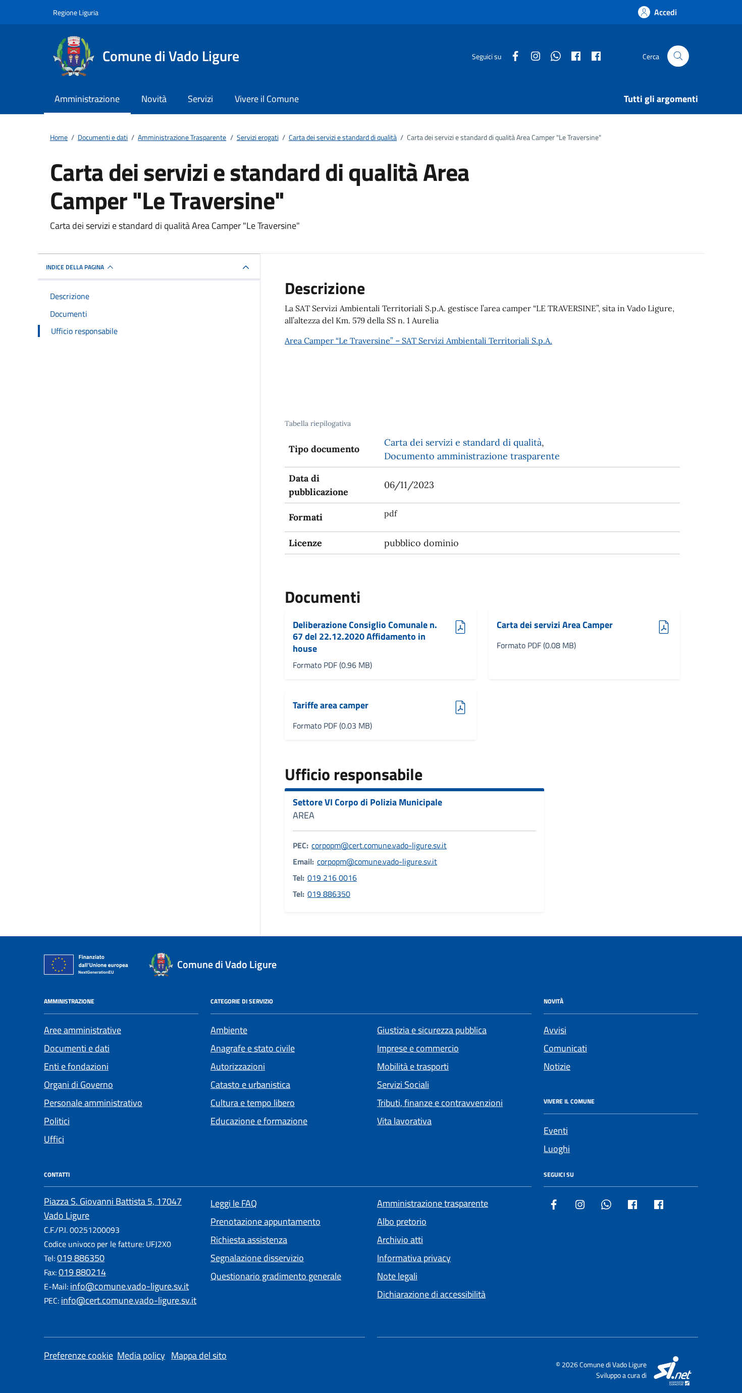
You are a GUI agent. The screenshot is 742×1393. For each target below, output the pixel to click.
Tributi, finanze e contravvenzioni (440, 1103)
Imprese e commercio (418, 1048)
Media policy (141, 1355)
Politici (57, 1121)
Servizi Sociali (403, 1084)
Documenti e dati (77, 1048)
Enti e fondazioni (76, 1066)
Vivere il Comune (267, 99)
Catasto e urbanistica (250, 1084)
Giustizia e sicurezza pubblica (432, 1030)
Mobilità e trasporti (413, 1066)
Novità (154, 99)
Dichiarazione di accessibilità (431, 1294)
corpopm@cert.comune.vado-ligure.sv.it (379, 845)
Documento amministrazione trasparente (472, 456)
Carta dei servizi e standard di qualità (463, 442)
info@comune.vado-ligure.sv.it (129, 1286)
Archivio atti (400, 1239)
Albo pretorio (402, 1221)
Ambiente (228, 1030)
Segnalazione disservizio (257, 1258)
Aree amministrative (82, 1030)
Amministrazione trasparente (432, 1203)
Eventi (556, 1130)
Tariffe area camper (330, 705)
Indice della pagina (75, 267)
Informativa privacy (414, 1258)
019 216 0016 (332, 878)
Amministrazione (87, 99)
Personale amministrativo (93, 1103)
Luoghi (557, 1149)
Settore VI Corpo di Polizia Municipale (367, 802)
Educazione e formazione (258, 1121)
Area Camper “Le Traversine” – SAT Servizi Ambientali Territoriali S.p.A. (418, 340)
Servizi (200, 99)
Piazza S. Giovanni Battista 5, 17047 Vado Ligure (113, 1208)
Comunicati (565, 1048)
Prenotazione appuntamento (265, 1221)
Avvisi (555, 1030)
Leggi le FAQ (233, 1203)
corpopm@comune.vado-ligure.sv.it (377, 861)
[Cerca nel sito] (678, 56)
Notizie (557, 1066)
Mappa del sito (199, 1355)
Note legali (397, 1276)
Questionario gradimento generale (275, 1276)
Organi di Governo (78, 1084)
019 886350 (328, 894)
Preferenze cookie (78, 1355)
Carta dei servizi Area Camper (555, 625)
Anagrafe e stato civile (252, 1048)
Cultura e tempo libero (252, 1103)
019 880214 (82, 1272)
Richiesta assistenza (248, 1239)
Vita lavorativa (404, 1121)
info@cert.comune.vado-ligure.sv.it (128, 1300)
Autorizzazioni (237, 1066)
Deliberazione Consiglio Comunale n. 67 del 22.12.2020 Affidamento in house (365, 637)
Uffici (54, 1139)
